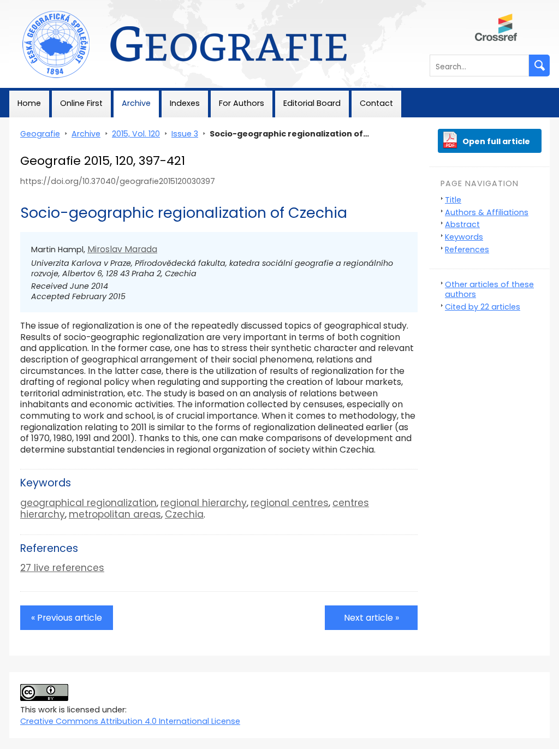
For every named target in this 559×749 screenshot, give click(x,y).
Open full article (496, 141)
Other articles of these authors (489, 289)
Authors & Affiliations (486, 212)
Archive (136, 103)
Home (29, 103)
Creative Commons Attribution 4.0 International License (130, 721)
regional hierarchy (203, 502)
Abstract (462, 224)
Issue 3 (184, 133)
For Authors (241, 103)
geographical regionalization (88, 502)
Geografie (29, 5)
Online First (81, 103)
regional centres (290, 502)
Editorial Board (312, 103)
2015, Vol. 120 (136, 133)
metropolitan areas (115, 514)
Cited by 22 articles (482, 306)
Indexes (185, 103)
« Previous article (66, 617)
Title (453, 199)
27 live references (62, 567)
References (467, 249)
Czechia (184, 514)
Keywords (464, 236)
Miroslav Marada (122, 249)
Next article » (371, 617)
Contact (376, 103)
